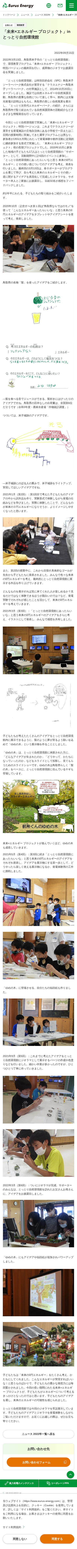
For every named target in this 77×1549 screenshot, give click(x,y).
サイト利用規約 (12, 1527)
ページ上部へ (70, 1474)
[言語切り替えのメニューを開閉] (48, 5)
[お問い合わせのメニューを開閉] (60, 5)
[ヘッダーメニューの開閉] (71, 5)
